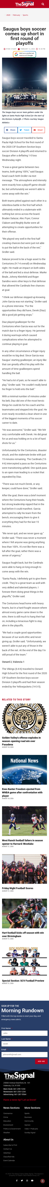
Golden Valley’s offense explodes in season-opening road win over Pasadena (21, 741)
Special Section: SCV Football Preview (23, 980)
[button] (6, 4)
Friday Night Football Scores (18, 888)
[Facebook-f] (17, 1181)
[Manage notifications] (42, 1181)
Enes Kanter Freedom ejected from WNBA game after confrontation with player (22, 792)
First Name (6, 1028)
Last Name (6, 1039)
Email (3, 1049)
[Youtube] (32, 1181)
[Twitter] (22, 1181)
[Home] (3, 15)
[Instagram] (27, 1181)
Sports (25, 15)
